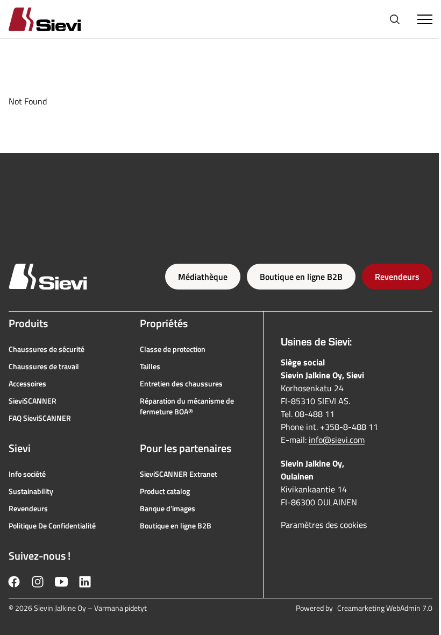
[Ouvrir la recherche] (395, 19)
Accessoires (27, 383)
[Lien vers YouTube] (61, 582)
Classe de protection (172, 349)
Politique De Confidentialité (52, 525)
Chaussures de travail (44, 366)
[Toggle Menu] (425, 19)
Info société (27, 474)
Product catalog (165, 491)
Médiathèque (202, 276)
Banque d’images (167, 508)
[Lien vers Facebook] (14, 582)
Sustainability (31, 491)
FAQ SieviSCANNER (40, 418)
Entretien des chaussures (181, 383)
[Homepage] (57, 19)
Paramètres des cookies (324, 524)
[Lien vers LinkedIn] (85, 582)
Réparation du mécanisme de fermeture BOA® (187, 406)
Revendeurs (397, 276)
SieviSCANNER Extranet (178, 474)
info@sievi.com (337, 439)
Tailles (150, 366)
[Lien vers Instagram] (37, 582)
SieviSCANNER (32, 401)
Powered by (364, 608)
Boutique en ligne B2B (301, 276)
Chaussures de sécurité (46, 349)
